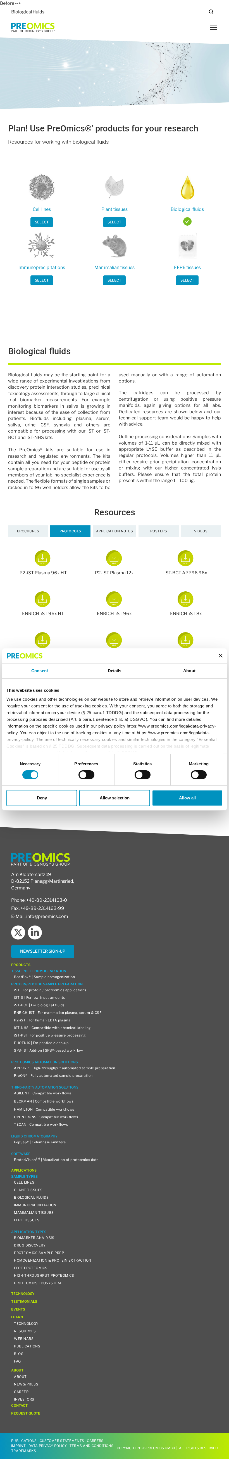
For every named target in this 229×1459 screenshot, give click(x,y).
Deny (42, 797)
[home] (32, 27)
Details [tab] (114, 670)
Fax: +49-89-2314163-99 (37, 908)
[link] (41, 222)
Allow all (187, 797)
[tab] (28, 531)
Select (42, 222)
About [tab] (189, 670)
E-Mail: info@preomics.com (39, 916)
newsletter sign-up (42, 951)
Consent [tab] (39, 670)
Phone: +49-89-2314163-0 (39, 900)
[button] (212, 27)
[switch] (86, 774)
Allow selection (115, 797)
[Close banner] (221, 656)
